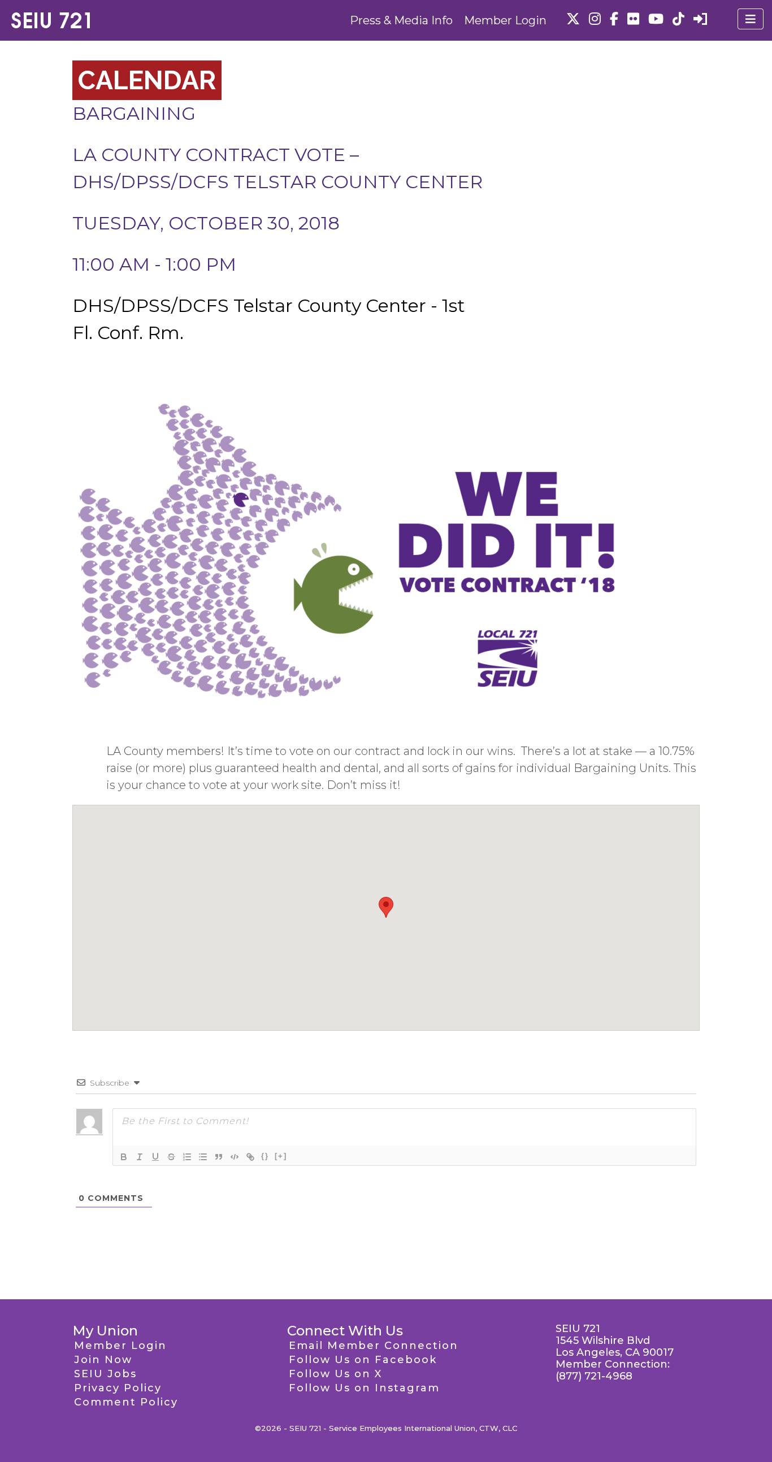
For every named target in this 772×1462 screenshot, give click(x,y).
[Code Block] (234, 1157)
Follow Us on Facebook (363, 1359)
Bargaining (134, 113)
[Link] (250, 1157)
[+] (281, 1156)
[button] (386, 907)
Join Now (103, 1359)
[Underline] (155, 1157)
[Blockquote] (219, 1157)
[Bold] (124, 1157)
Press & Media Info (401, 20)
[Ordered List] (187, 1157)
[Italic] (140, 1157)
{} (265, 1156)
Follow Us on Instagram (364, 1388)
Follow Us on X (335, 1374)
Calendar (147, 80)
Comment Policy (126, 1402)
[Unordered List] (203, 1157)
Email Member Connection (373, 1345)
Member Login (505, 20)
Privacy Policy (118, 1388)
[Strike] (171, 1157)
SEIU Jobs (105, 1374)
